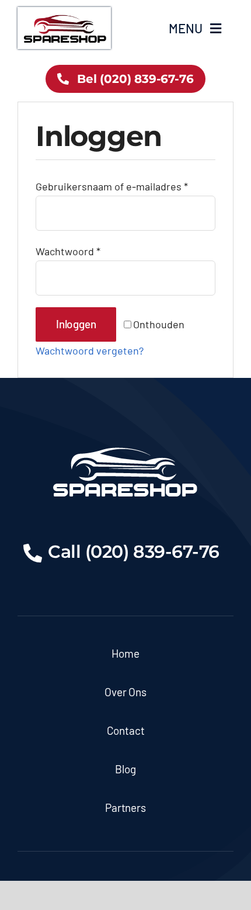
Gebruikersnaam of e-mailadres (112, 186)
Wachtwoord (68, 251)
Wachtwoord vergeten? (90, 350)
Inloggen (76, 324)
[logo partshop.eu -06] (64, 12)
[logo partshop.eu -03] (126, 442)
